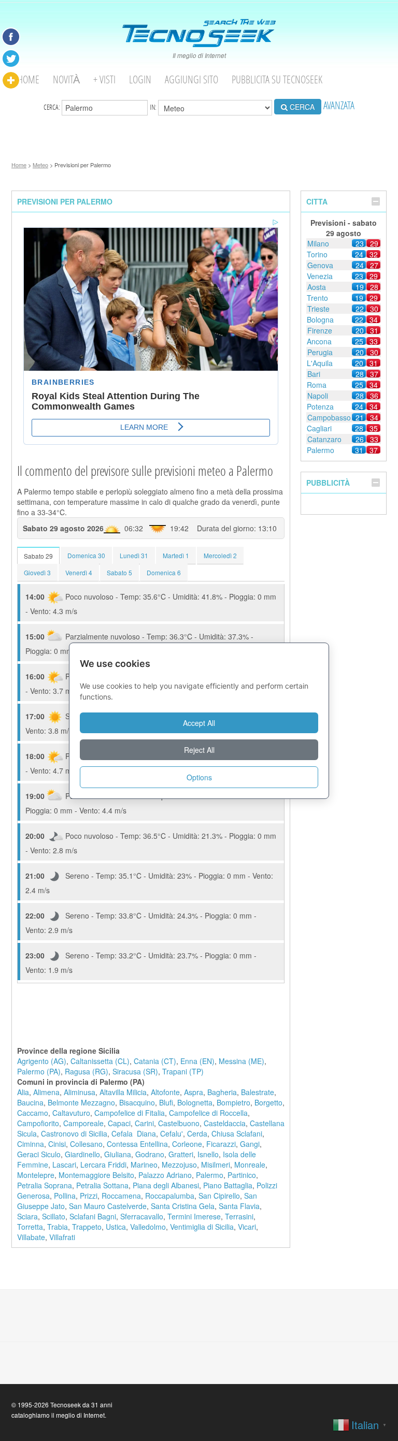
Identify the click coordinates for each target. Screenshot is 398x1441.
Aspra (193, 1092)
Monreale (249, 1164)
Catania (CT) (155, 1061)
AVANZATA (338, 105)
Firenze (319, 330)
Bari (313, 374)
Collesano (86, 1144)
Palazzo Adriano (165, 1175)
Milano (318, 243)
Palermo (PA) (39, 1071)
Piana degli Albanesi (166, 1185)
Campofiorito (38, 1123)
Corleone (187, 1144)
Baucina (30, 1102)
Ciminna (30, 1144)
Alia (23, 1092)
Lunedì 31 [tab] (134, 555)
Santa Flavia (239, 1206)
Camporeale (83, 1123)
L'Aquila (320, 363)
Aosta (316, 287)
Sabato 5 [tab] (119, 572)
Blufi (166, 1102)
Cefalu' (171, 1133)
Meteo (40, 165)
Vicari (247, 1226)
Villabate (31, 1237)
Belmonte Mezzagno (81, 1102)
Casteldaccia (225, 1123)
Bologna (320, 319)
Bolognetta (194, 1102)
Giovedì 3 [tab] (37, 572)
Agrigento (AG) (41, 1061)
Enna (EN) (197, 1061)
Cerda (197, 1133)
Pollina (65, 1195)
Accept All (199, 723)
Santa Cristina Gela (183, 1206)
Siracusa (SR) (135, 1071)
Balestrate (257, 1092)
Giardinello (82, 1154)
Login (140, 79)
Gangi (250, 1144)
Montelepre (35, 1175)
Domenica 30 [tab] (86, 555)
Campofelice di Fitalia (129, 1113)
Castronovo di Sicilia (74, 1133)
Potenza (320, 406)
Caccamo (32, 1113)
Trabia (57, 1226)
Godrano (149, 1154)
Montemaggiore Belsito (96, 1175)
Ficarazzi (221, 1144)
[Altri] (11, 80)
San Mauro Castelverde (108, 1206)
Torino (317, 254)
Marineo (144, 1164)
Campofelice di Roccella (208, 1113)
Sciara (27, 1216)
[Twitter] (11, 58)
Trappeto (87, 1226)
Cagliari (319, 428)
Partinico (242, 1175)
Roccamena (121, 1195)
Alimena (46, 1092)
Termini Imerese (194, 1216)
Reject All (199, 750)
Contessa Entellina (137, 1144)
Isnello (208, 1154)
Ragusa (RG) (86, 1071)
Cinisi (57, 1144)
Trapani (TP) (183, 1071)
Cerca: (53, 106)
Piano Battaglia (227, 1185)
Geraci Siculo (39, 1154)
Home (28, 79)
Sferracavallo (141, 1216)
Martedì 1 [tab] (176, 555)
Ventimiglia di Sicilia (202, 1226)
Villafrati (62, 1237)
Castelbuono (179, 1123)
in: (154, 106)
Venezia (320, 276)
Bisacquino (137, 1102)
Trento (317, 298)
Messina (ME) (241, 1061)
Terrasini (239, 1216)
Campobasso (329, 417)
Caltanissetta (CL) (100, 1061)
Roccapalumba (169, 1195)
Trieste (318, 308)
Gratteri (180, 1154)
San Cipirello (219, 1195)
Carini (144, 1123)
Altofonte (165, 1092)
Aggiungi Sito (191, 79)
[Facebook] (11, 36)
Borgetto (268, 1102)
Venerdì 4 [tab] (78, 572)
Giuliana (117, 1154)
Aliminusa (79, 1092)
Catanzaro (324, 439)
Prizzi (88, 1195)
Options (199, 777)
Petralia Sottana (102, 1185)
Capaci (119, 1123)
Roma (316, 385)
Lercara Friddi (103, 1164)
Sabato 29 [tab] (38, 555)
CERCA (301, 106)
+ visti (104, 79)
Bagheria (222, 1092)
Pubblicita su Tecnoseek (277, 79)
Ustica (116, 1226)
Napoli (317, 395)
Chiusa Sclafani (236, 1133)
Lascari (64, 1164)
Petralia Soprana (44, 1185)
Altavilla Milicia (123, 1092)
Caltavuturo (71, 1113)
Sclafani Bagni (92, 1216)
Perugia (320, 352)
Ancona (319, 341)
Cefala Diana (133, 1133)
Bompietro (233, 1102)
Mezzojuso (179, 1164)
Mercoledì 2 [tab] (220, 555)
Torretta (30, 1226)
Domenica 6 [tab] (164, 572)
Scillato (53, 1216)
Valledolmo (148, 1226)
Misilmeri (215, 1164)
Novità (66, 79)
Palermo (209, 1175)
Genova (320, 265)
